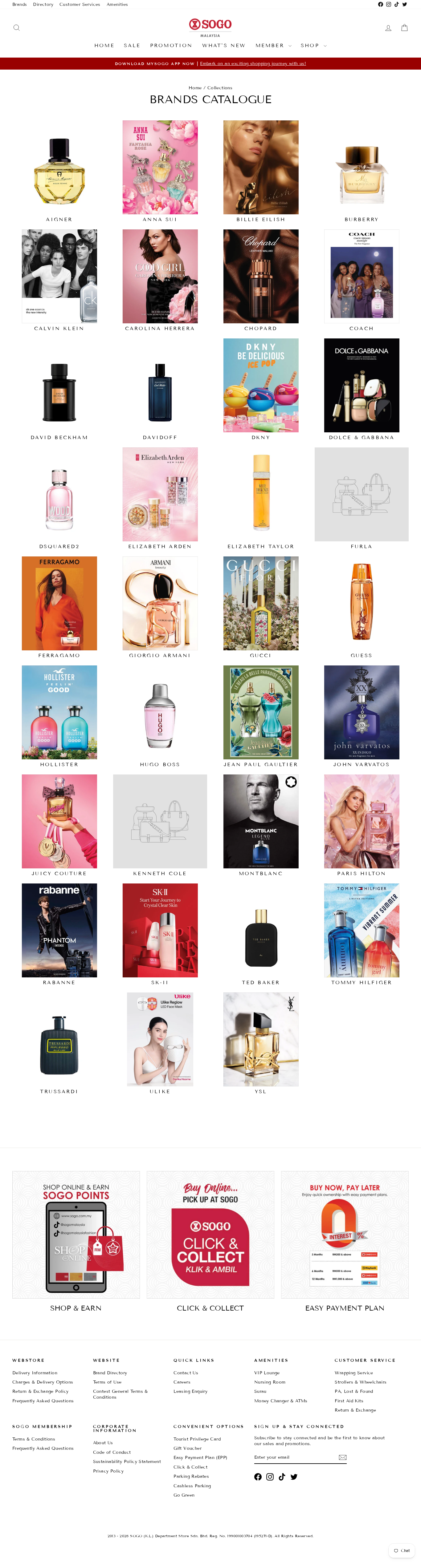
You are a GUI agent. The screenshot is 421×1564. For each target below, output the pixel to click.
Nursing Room (270, 1382)
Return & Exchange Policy (40, 1391)
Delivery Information (34, 1373)
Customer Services (79, 4)
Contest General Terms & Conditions (120, 1394)
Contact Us (186, 1373)
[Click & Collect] (210, 1235)
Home (104, 45)
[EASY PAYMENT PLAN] (345, 1235)
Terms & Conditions (33, 1439)
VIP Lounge (267, 1373)
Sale (132, 45)
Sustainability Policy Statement (127, 1461)
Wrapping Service (354, 1373)
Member (271, 45)
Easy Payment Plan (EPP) (200, 1457)
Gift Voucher (188, 1448)
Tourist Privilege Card (197, 1439)
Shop (311, 45)
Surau (260, 1391)
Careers (182, 1382)
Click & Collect (190, 1467)
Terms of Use (107, 1382)
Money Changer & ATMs (281, 1401)
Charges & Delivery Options (42, 1382)
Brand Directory (110, 1373)
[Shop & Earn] (76, 1235)
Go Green (184, 1495)
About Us (103, 1442)
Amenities (117, 4)
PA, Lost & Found (354, 1391)
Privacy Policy (108, 1471)
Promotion (171, 45)
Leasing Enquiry (190, 1391)
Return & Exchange (355, 1410)
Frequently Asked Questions (43, 1401)
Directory (43, 4)
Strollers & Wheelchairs (360, 1382)
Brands (19, 4)
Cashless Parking (192, 1486)
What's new (224, 45)
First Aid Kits (349, 1401)
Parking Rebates (191, 1476)
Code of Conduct (112, 1452)
